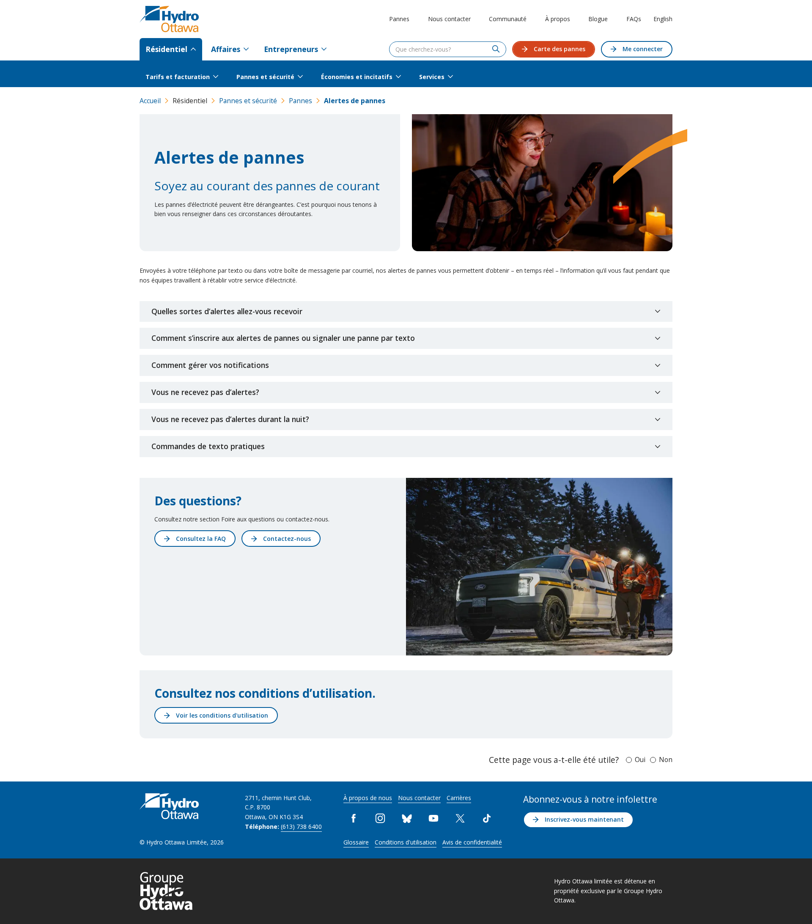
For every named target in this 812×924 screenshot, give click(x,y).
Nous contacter (449, 19)
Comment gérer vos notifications (210, 365)
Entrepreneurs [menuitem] (291, 49)
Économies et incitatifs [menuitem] (356, 77)
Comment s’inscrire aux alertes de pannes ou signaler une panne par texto (283, 338)
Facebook (353, 818)
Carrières (459, 798)
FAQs (633, 19)
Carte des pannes (559, 49)
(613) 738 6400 (301, 827)
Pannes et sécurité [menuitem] (265, 77)
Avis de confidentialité (472, 842)
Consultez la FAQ (201, 539)
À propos (557, 19)
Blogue (598, 19)
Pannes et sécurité (248, 100)
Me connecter (643, 49)
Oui (640, 759)
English (662, 19)
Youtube (433, 818)
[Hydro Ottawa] (169, 19)
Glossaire (356, 842)
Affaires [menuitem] (225, 49)
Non (665, 759)
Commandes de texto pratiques (208, 446)
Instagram (380, 818)
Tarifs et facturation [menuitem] (177, 77)
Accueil (150, 100)
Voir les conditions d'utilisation (222, 715)
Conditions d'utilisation (405, 842)
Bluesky (407, 818)
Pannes (399, 19)
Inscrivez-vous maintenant (584, 819)
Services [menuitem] (431, 77)
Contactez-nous (287, 539)
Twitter (460, 818)
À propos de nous (367, 798)
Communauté (508, 19)
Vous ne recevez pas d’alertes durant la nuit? (230, 419)
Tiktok (487, 818)
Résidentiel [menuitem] (166, 49)
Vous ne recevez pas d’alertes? (205, 392)
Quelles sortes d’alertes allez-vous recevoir (226, 311)
